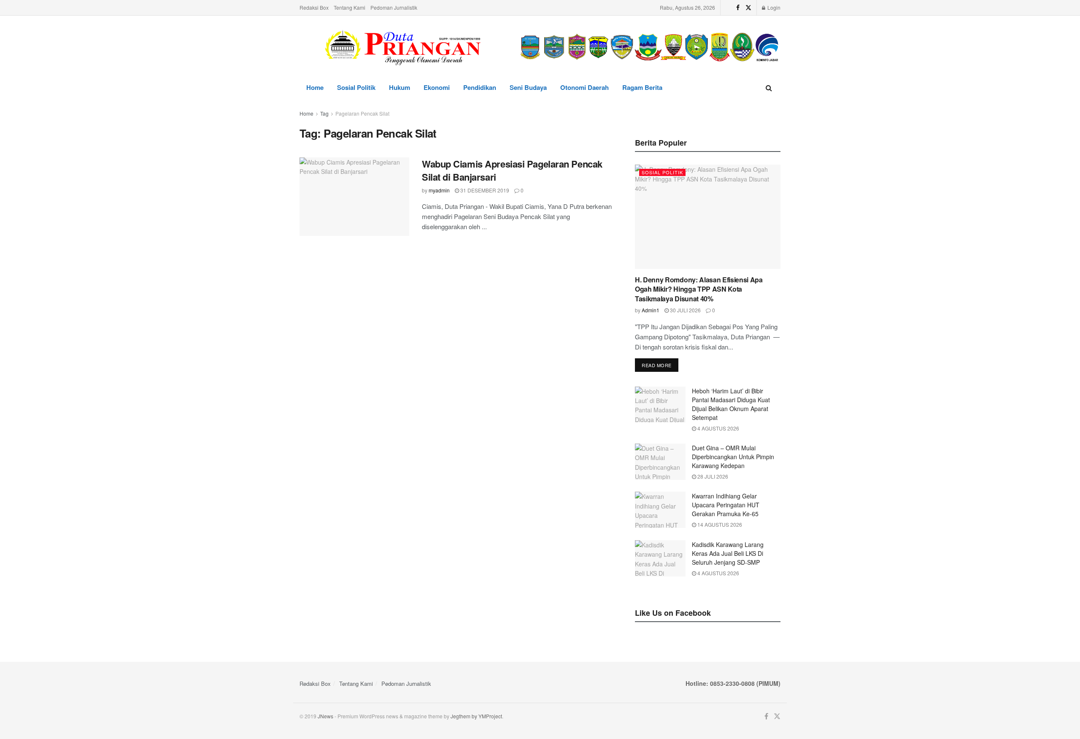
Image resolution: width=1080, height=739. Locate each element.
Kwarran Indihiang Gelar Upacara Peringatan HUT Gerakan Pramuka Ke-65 (725, 505)
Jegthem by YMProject (476, 716)
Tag (324, 113)
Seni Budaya (528, 87)
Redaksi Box (314, 7)
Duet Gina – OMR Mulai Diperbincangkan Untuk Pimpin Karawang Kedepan (733, 457)
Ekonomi (437, 87)
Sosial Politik (356, 87)
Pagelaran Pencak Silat (362, 113)
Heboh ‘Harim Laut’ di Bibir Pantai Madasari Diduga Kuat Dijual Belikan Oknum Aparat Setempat (731, 404)
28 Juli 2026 (712, 476)
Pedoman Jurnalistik (393, 7)
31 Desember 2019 (484, 190)
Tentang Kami (349, 7)
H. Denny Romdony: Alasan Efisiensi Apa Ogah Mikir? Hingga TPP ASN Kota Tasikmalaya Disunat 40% (699, 289)
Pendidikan (479, 87)
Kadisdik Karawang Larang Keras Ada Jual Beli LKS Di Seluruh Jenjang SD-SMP (728, 553)
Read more (657, 365)
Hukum (399, 87)
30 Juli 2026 (685, 310)
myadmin (439, 190)
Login (773, 7)
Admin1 (650, 310)
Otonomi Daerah (584, 87)
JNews (325, 716)
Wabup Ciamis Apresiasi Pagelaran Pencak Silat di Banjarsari (512, 170)
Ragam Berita (642, 87)
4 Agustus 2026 (717, 428)
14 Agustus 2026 (719, 524)
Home (315, 87)
